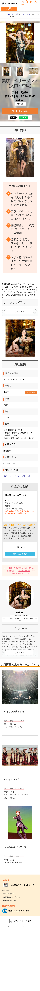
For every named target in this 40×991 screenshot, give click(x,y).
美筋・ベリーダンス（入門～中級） (17, 476)
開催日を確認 (20, 110)
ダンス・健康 (25, 14)
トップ (3, 14)
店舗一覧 (10, 14)
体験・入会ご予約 (20, 554)
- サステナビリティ (9, 894)
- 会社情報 (5, 890)
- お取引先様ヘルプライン (11, 897)
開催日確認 (31, 392)
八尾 (17, 14)
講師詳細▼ (20, 104)
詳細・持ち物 (24, 571)
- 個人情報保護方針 (9, 901)
